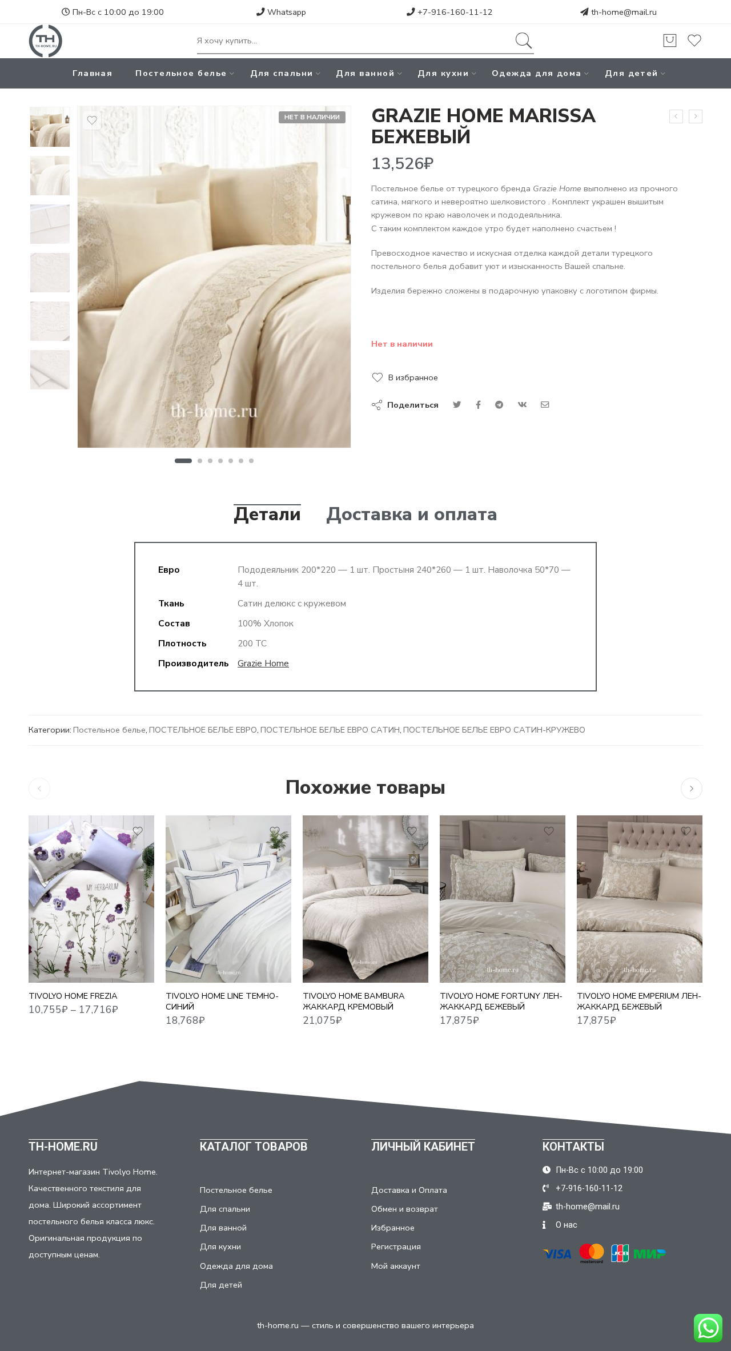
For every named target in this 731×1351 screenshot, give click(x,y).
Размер (44, 916)
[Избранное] (92, 120)
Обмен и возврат (404, 1209)
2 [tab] (200, 461)
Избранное (393, 1227)
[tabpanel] (214, 280)
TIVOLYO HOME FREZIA (73, 996)
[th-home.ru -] (46, 41)
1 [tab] (183, 461)
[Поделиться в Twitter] (457, 405)
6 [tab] (241, 461)
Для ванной (365, 73)
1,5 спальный (60, 931)
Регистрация (396, 1246)
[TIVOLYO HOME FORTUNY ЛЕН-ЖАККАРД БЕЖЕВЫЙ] (502, 899)
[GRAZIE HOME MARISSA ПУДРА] (695, 116)
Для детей (631, 73)
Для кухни (443, 73)
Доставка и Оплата (409, 1190)
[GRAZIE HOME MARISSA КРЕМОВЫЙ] (676, 116)
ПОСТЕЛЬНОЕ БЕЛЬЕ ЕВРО (203, 729)
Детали (267, 514)
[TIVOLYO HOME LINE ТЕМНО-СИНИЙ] (228, 899)
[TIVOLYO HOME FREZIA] (91, 899)
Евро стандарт (59, 949)
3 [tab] (210, 461)
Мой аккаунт (395, 1266)
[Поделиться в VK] (478, 405)
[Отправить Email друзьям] (545, 405)
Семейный (59, 966)
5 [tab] (231, 461)
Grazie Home (263, 663)
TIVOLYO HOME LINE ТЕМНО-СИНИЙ (222, 1001)
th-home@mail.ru (624, 12)
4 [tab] (221, 461)
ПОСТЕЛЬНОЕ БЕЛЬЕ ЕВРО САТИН (330, 729)
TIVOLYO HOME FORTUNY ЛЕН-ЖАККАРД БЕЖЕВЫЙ (501, 1001)
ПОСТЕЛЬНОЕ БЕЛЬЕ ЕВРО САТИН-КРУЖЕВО (494, 729)
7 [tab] (252, 461)
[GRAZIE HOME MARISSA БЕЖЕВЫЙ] (50, 127)
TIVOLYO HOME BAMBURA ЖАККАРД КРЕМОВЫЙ (354, 1001)
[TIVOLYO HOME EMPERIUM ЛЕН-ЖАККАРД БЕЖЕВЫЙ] (639, 899)
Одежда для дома (537, 73)
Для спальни (282, 73)
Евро (197, 966)
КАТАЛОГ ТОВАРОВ (254, 1146)
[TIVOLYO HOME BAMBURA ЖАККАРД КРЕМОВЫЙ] (365, 899)
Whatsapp (285, 12)
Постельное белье (181, 73)
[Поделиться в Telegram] (499, 405)
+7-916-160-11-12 (454, 12)
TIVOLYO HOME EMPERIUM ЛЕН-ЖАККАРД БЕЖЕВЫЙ (639, 1001)
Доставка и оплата (411, 514)
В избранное (413, 377)
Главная (93, 73)
